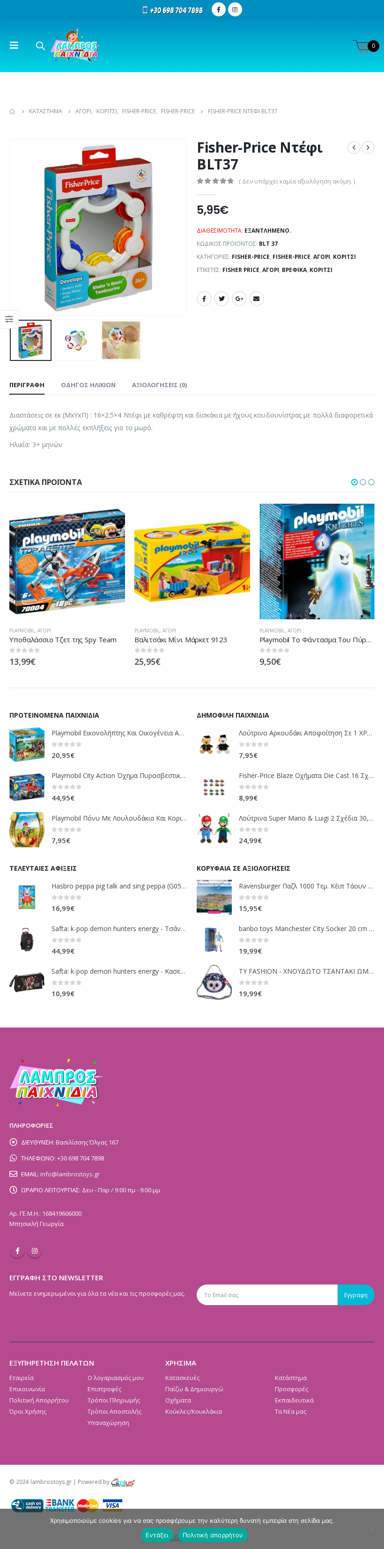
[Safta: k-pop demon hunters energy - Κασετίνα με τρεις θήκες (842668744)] (26, 982)
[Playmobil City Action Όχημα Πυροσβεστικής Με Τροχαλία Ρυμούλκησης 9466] (26, 787)
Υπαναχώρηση (108, 1422)
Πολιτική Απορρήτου (39, 1400)
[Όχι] (372, 1529)
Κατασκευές (182, 1377)
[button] (354, 482)
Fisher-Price (251, 257)
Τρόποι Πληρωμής (114, 1400)
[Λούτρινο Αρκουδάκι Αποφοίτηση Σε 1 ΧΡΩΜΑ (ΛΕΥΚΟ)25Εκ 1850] (214, 744)
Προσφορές (291, 1389)
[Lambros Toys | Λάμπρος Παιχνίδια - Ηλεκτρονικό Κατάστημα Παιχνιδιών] (76, 45)
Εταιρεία (21, 1377)
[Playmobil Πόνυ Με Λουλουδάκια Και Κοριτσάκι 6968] (26, 829)
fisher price (240, 270)
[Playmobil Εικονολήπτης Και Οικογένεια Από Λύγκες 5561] (26, 744)
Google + (239, 298)
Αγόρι (321, 257)
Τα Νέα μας (290, 1411)
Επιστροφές (104, 1389)
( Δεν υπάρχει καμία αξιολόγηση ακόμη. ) (297, 181)
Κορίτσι (344, 257)
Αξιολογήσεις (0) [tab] (159, 385)
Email (256, 298)
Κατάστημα (291, 1377)
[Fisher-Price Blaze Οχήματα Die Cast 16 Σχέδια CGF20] (214, 787)
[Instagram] (235, 9)
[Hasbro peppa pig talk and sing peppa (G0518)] (26, 897)
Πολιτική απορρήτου (213, 1535)
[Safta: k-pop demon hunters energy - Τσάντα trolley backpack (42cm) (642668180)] (26, 939)
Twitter (221, 298)
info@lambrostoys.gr (70, 1174)
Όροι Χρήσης (27, 1411)
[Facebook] (219, 9)
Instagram (35, 1251)
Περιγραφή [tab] (26, 385)
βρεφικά (294, 270)
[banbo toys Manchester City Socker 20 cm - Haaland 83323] (214, 939)
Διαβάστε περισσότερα (109, 519)
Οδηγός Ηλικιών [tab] (88, 385)
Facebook (204, 298)
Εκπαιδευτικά (294, 1400)
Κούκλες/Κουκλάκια (193, 1411)
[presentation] (21, 227)
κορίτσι (321, 270)
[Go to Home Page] (12, 111)
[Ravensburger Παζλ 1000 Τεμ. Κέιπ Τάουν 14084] (214, 897)
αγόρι (270, 270)
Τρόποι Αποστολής (114, 1411)
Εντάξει (157, 1535)
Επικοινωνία (27, 1389)
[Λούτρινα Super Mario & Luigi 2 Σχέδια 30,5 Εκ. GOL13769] (214, 829)
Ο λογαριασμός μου (116, 1377)
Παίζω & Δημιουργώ (194, 1389)
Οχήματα (178, 1400)
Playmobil (22, 630)
